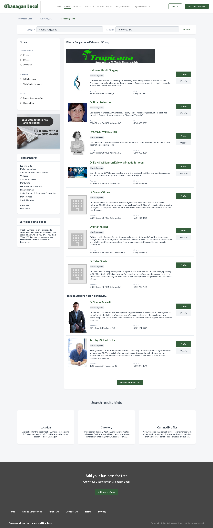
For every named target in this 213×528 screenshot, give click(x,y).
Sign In (175, 6)
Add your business (123, 6)
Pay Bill (109, 6)
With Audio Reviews (32, 84)
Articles (100, 6)
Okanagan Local (25, 18)
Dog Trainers (26, 196)
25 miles (27, 55)
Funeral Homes (27, 189)
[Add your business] (106, 488)
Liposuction (28, 103)
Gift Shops (25, 208)
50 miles (27, 60)
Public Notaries (27, 200)
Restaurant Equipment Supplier (34, 172)
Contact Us (89, 6)
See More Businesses (130, 382)
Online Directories (32, 511)
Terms (88, 511)
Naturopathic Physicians (31, 186)
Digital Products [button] (141, 6)
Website (183, 81)
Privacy (102, 511)
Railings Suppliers (28, 179)
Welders (24, 176)
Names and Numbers (41, 523)
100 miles (27, 64)
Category (31, 29)
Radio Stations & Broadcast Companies (38, 193)
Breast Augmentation (33, 98)
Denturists (25, 183)
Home (59, 6)
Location (110, 29)
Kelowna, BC (46, 18)
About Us (77, 6)
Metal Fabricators (28, 169)
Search (67, 6)
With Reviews (29, 79)
